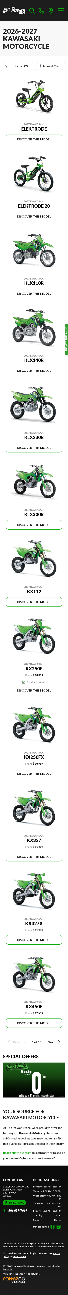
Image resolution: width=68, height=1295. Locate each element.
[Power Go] (34, 1280)
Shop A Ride (24, 1273)
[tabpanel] (47, 1203)
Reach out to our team (17, 1152)
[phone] (41, 10)
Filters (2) (21, 66)
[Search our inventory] (32, 10)
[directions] (50, 10)
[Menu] (60, 10)
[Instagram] (58, 1227)
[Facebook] (52, 1227)
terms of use (19, 1256)
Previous (19, 1042)
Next (51, 1042)
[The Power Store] (14, 11)
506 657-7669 (17, 1210)
